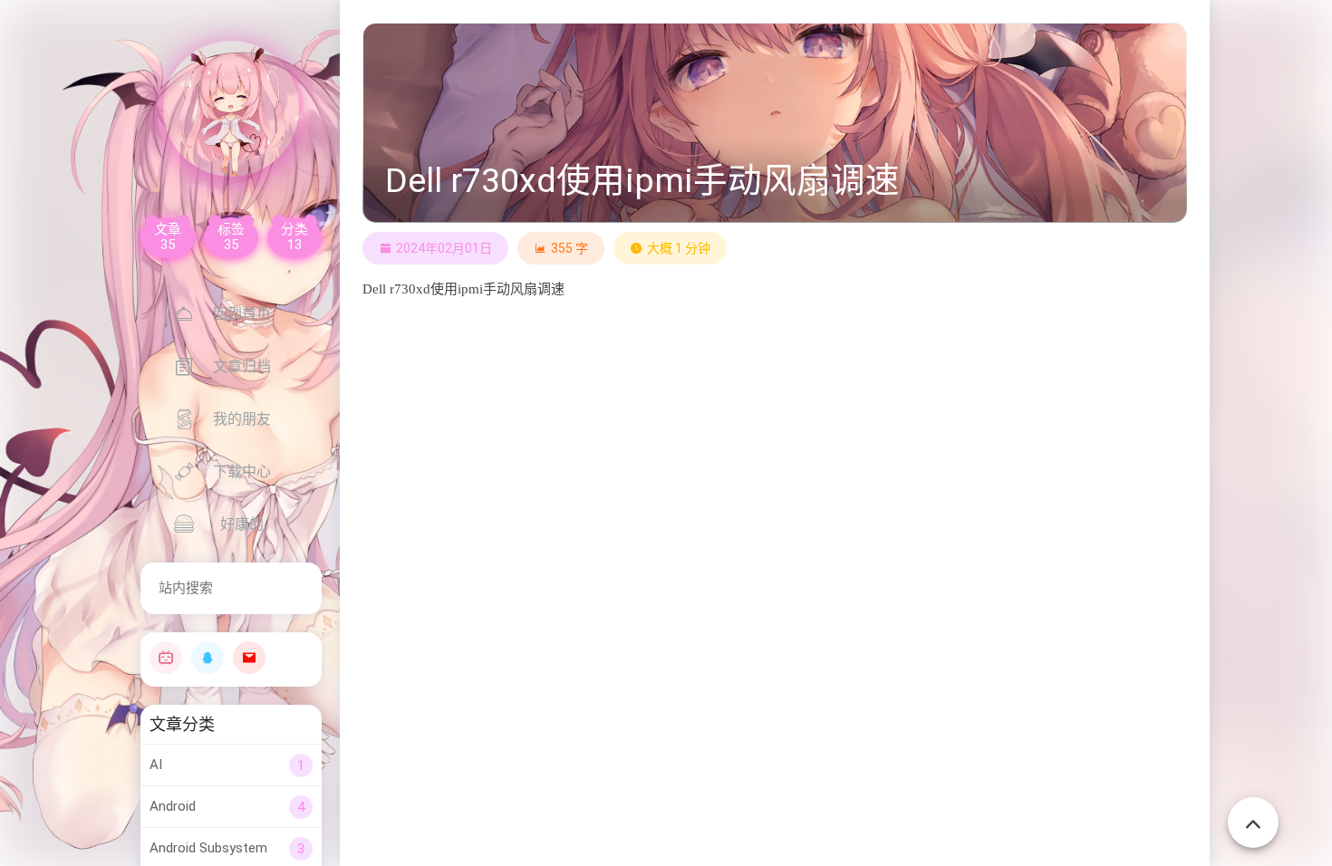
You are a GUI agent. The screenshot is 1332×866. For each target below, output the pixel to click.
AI (156, 764)
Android (173, 806)
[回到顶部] (1253, 821)
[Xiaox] (231, 109)
